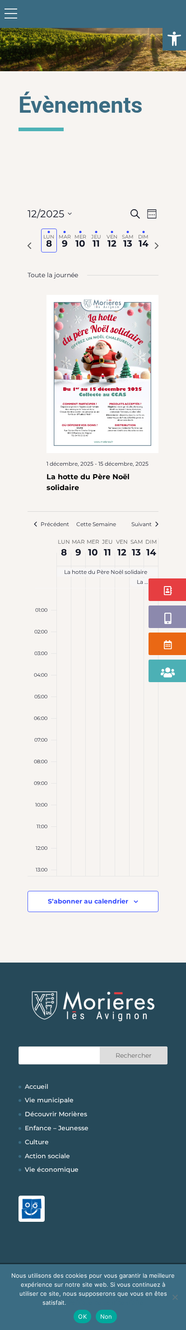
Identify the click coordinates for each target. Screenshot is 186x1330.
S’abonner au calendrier (88, 901)
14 (151, 552)
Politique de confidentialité (106, 1302)
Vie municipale (49, 1100)
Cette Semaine (96, 524)
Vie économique (52, 1169)
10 (93, 552)
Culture (37, 1142)
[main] (93, 570)
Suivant (141, 524)
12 (121, 552)
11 (107, 552)
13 (136, 552)
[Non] (174, 1297)
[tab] (49, 240)
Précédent (55, 524)
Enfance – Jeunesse (56, 1128)
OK (82, 1316)
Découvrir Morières (56, 1114)
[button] (174, 38)
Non (106, 1316)
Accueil (36, 1086)
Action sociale (47, 1156)
